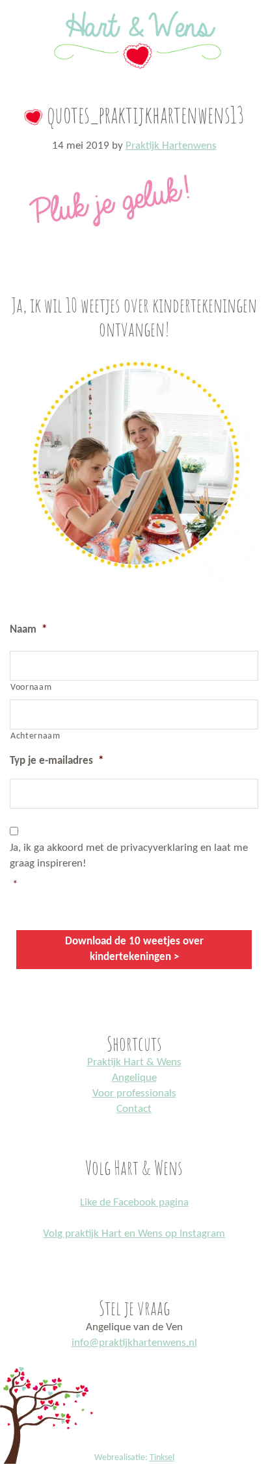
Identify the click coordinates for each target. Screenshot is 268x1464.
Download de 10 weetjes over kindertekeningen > (134, 949)
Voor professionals (134, 1093)
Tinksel (162, 1458)
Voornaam (30, 687)
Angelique (134, 1077)
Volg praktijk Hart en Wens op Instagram (134, 1233)
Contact (134, 1109)
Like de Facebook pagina (134, 1202)
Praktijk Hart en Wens (134, 2)
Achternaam (35, 736)
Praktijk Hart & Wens (134, 1062)
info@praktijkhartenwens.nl (134, 1342)
